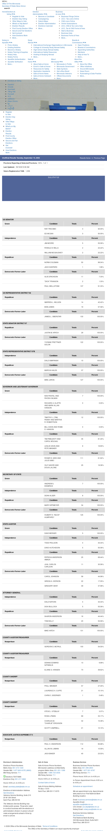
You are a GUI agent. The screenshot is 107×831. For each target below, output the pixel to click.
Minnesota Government (65, 66)
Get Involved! (17, 33)
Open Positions (83, 45)
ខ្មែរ (9, 103)
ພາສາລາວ (11, 99)
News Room (84, 71)
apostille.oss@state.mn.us (83, 804)
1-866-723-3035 (54, 772)
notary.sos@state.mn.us (92, 809)
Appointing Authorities (86, 49)
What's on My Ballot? (20, 23)
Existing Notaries (14, 47)
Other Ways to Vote (19, 21)
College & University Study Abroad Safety (49, 47)
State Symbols (62, 69)
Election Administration (38, 12)
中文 (9, 96)
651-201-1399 (59, 770)
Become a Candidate (46, 16)
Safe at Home (30, 60)
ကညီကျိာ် (11, 108)
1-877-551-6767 (89, 770)
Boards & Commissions (77, 41)
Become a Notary (14, 49)
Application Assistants (41, 71)
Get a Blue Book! (63, 71)
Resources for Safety (41, 69)
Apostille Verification (15, 61)
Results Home (85, 158)
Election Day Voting (19, 19)
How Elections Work (19, 35)
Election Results (18, 26)
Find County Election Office (22, 28)
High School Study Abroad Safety (46, 49)
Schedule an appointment (83, 786)
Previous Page (99, 158)
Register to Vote (18, 16)
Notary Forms (13, 57)
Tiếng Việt (11, 91)
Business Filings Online (70, 16)
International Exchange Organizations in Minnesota (52, 45)
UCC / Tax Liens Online (70, 19)
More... (14, 38)
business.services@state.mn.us (90, 799)
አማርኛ (10, 106)
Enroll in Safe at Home (41, 66)
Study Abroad (30, 41)
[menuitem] (20, 24)
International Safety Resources (45, 52)
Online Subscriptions (69, 23)
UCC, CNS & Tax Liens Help (72, 26)
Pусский (11, 94)
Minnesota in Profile (64, 64)
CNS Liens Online (68, 21)
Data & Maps (43, 21)
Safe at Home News (40, 73)
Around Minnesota (87, 69)
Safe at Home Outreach (42, 76)
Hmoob (10, 87)
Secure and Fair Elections (22, 30)
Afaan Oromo (13, 101)
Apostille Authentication (16, 59)
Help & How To (83, 54)
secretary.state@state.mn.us (19, 786)
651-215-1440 (18, 768)
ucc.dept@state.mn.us (90, 806)
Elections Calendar (45, 26)
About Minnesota (55, 60)
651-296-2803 (87, 768)
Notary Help (12, 54)
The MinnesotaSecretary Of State (14, 4)
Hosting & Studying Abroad (43, 54)
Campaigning (43, 19)
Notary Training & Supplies (18, 52)
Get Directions (8, 793)
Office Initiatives (86, 66)
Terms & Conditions (50, 826)
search (7, 8)
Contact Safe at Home (46, 782)
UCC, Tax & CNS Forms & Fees (73, 28)
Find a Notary (13, 45)
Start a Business (67, 30)
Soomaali (11, 89)
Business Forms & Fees (70, 35)
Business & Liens (59, 12)
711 (19, 772)
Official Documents (64, 76)
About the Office (78, 60)
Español (11, 84)
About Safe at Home (41, 64)
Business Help (66, 33)
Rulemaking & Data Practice (90, 73)
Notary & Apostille (5, 41)
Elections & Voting (11, 12)
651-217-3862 (20, 779)
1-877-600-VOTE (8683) (22, 770)
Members (81, 52)
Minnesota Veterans (64, 73)
